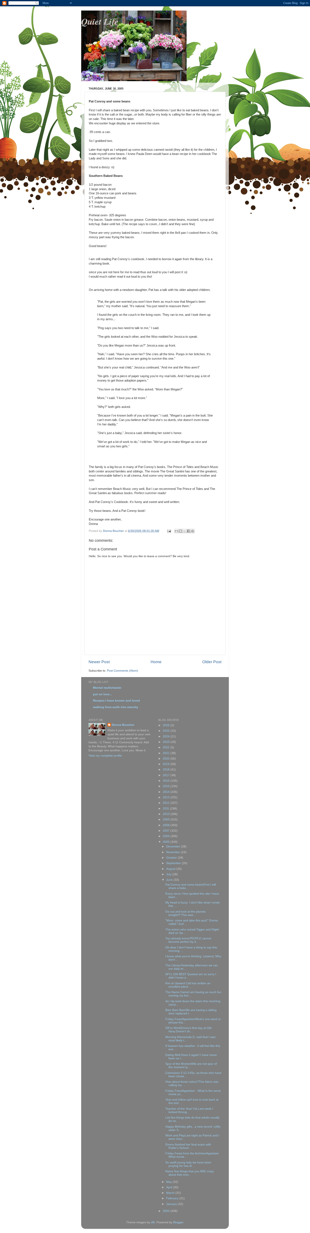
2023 (166, 742)
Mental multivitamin (107, 687)
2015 (166, 786)
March (170, 1192)
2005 (166, 841)
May (169, 1181)
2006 (166, 836)
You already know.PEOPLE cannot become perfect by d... (188, 940)
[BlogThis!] (180, 531)
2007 (166, 830)
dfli (153, 1222)
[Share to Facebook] (188, 531)
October (172, 857)
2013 (166, 797)
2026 (166, 725)
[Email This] (176, 531)
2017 (166, 775)
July (169, 874)
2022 (166, 747)
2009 (166, 819)
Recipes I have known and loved (116, 700)
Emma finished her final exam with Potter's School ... (188, 1146)
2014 (166, 791)
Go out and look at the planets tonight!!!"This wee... (185, 913)
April (169, 1187)
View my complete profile (105, 755)
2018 (166, 769)
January (172, 1204)
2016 (166, 780)
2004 (166, 1211)
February (172, 1198)
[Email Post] (169, 530)
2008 (166, 825)
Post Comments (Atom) (122, 670)
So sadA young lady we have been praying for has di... (188, 1164)
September (174, 863)
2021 (166, 753)
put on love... (102, 694)
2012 (166, 802)
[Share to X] (184, 531)
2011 (166, 808)
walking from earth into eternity (115, 707)
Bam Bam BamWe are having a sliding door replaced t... (191, 1011)
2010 (166, 814)
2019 (166, 764)
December (173, 846)
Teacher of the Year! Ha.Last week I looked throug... (189, 1110)
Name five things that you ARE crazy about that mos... (189, 1173)
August (171, 868)
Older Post (211, 662)
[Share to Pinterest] (192, 531)
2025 (166, 730)
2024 (166, 736)
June (170, 879)
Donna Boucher (123, 724)
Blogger (178, 1222)
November (173, 852)
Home (156, 662)
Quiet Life (100, 21)
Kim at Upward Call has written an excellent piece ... (187, 985)
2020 (166, 758)
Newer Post (99, 662)
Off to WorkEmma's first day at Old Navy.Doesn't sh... (188, 1029)
